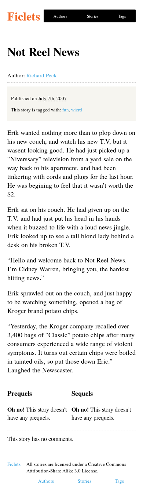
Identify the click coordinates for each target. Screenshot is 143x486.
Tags (122, 16)
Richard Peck (41, 75)
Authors (60, 16)
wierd (76, 109)
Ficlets (23, 16)
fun (65, 109)
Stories (92, 16)
